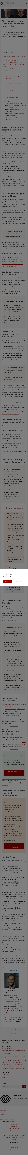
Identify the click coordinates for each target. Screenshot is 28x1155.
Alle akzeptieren (7, 581)
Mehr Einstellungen (18, 581)
